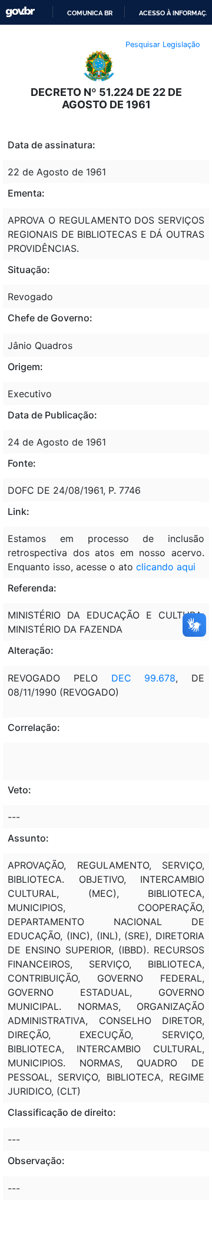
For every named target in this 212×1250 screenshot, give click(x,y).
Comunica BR (89, 13)
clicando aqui (166, 567)
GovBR (20, 12)
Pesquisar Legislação (162, 44)
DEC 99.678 (143, 678)
